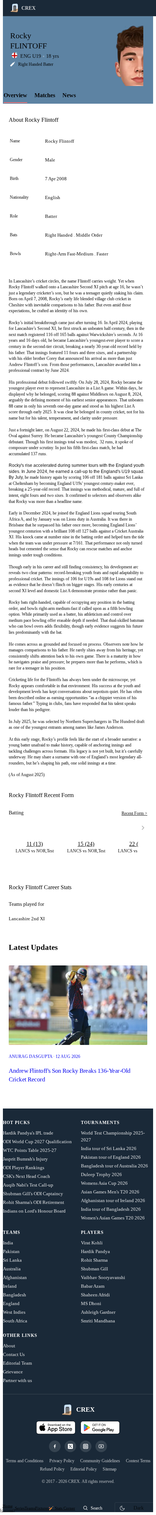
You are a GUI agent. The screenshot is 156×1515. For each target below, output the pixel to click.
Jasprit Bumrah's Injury (25, 1159)
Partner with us (17, 1380)
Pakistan (11, 1251)
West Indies (14, 1312)
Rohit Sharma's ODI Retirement (33, 1202)
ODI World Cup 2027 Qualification (37, 1141)
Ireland (10, 1286)
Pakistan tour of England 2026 (111, 1157)
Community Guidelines (100, 1460)
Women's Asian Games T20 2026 (113, 1218)
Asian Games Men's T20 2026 (110, 1192)
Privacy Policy (61, 1460)
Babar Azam (92, 1286)
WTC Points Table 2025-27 (30, 1150)
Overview (15, 95)
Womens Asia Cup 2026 (104, 1183)
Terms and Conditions (25, 1460)
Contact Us (14, 1354)
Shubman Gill (94, 1268)
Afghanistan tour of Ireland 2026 (113, 1200)
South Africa (15, 1321)
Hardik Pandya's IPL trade (28, 1133)
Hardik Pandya (95, 1251)
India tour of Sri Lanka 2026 (108, 1148)
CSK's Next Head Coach (26, 1176)
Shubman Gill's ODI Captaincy (33, 1193)
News (69, 95)
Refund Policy (52, 1469)
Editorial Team (17, 1363)
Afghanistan (15, 1277)
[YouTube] (101, 1446)
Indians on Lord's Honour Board (34, 1211)
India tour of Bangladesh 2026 (111, 1209)
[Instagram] (85, 1446)
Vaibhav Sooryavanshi (103, 1277)
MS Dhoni (91, 1303)
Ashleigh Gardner (98, 1312)
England (11, 1303)
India (8, 1242)
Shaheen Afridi (95, 1294)
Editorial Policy (83, 1469)
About (9, 1345)
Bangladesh (14, 1294)
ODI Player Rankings (23, 1167)
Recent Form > (134, 813)
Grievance (13, 1371)
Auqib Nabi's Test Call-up (28, 1185)
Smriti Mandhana (98, 1321)
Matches (44, 95)
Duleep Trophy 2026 (101, 1174)
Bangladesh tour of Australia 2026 (114, 1165)
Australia (12, 1268)
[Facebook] (55, 1446)
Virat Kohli (92, 1242)
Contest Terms (138, 1460)
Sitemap (109, 1469)
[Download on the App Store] (56, 1427)
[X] (70, 1446)
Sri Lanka (12, 1260)
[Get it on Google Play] (100, 1427)
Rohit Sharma (94, 1260)
